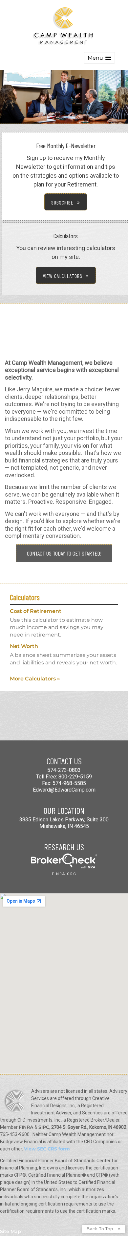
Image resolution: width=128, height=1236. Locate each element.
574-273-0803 (64, 770)
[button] (99, 58)
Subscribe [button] (62, 202)
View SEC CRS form (47, 1149)
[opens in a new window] (64, 867)
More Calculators (35, 679)
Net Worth (24, 646)
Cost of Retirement (35, 611)
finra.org (64, 874)
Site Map (10, 1231)
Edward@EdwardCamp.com (64, 790)
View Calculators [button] (62, 276)
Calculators (25, 597)
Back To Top (101, 1228)
